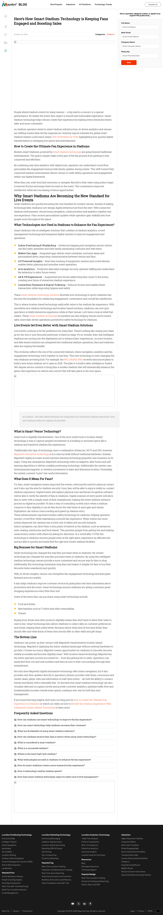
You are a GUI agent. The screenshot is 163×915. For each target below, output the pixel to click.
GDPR (150, 911)
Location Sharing (9, 855)
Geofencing (46, 852)
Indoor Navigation (9, 845)
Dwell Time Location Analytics (14, 890)
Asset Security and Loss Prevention (56, 876)
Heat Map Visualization (11, 883)
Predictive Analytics (90, 848)
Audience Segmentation (52, 842)
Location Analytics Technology (96, 835)
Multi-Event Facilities (130, 845)
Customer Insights (89, 852)
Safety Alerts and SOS (91, 885)
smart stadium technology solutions (40, 294)
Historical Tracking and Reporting (95, 881)
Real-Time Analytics (90, 845)
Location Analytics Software (93, 855)
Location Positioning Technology (17, 835)
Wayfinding (6, 848)
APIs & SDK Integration (11, 865)
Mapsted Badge (89, 874)
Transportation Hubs (129, 855)
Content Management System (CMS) (17, 862)
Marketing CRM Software (52, 848)
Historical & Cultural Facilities (133, 852)
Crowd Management (10, 893)
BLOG (23, 4)
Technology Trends (103, 4)
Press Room (27, 911)
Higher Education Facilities (132, 839)
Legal (132, 911)
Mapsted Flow (8, 873)
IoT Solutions (85, 4)
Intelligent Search (9, 842)
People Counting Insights (12, 880)
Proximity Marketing (50, 858)
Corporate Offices (128, 842)
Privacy (141, 911)
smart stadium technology (67, 151)
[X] (78, 903)
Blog (83, 863)
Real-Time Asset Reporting (53, 873)
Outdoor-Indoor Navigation (13, 858)
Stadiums (125, 862)
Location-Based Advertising (53, 845)
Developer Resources (90, 867)
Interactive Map (8, 839)
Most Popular (56, 4)
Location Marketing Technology (56, 835)
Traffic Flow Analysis (90, 839)
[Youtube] (72, 903)
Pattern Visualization (90, 842)
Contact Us (152, 4)
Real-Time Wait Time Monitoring (15, 886)
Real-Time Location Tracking (53, 867)
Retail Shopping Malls (130, 848)
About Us (5, 911)
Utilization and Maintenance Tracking (57, 870)
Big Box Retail (127, 868)
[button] (5, 35)
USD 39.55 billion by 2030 (65, 136)
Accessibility (7, 852)
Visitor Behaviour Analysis (12, 876)
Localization (7, 868)
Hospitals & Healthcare (130, 865)
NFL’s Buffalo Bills (73, 359)
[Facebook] (90, 903)
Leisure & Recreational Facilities (134, 858)
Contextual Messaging (51, 839)
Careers (16, 911)
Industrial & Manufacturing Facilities (136, 875)
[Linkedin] (84, 903)
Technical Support (89, 870)
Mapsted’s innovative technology (31, 454)
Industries (70, 4)
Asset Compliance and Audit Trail (55, 883)
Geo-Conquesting (49, 855)
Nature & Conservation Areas (133, 872)
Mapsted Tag (47, 863)
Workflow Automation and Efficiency (56, 880)
